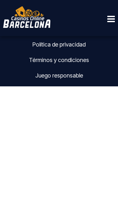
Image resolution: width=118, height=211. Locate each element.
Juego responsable (59, 75)
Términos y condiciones (59, 60)
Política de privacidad (59, 44)
